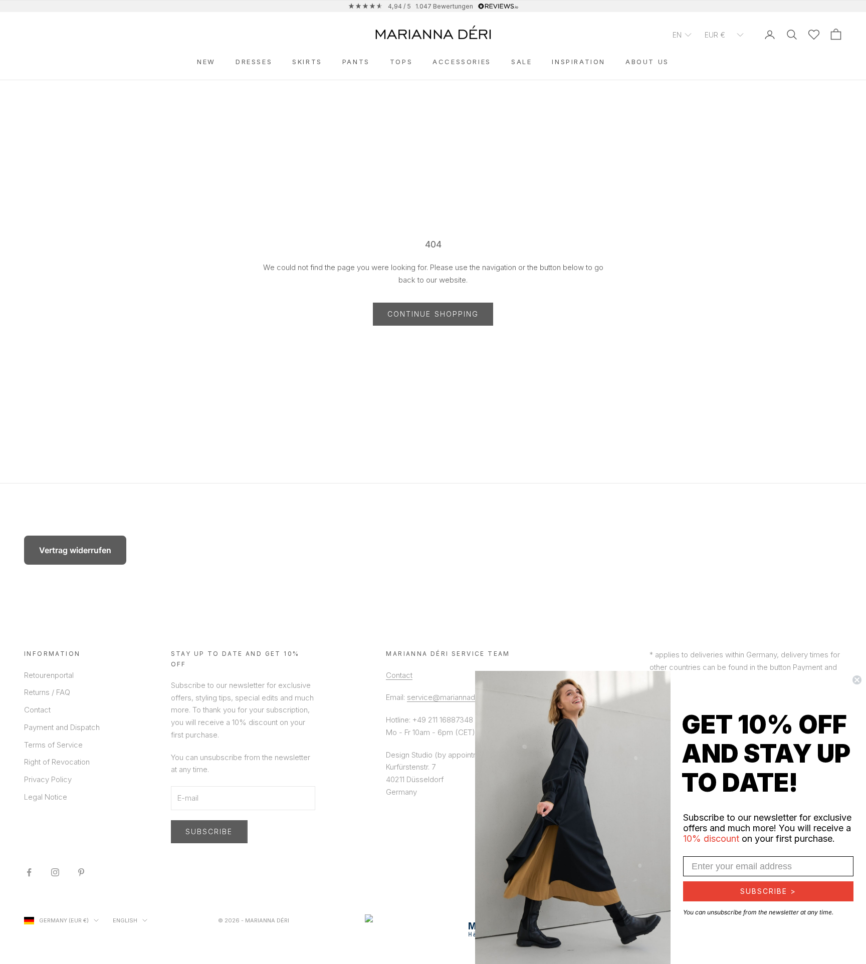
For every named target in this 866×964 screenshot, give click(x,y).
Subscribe (209, 831)
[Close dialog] (857, 680)
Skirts (307, 62)
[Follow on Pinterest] (81, 872)
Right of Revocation (57, 762)
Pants (356, 62)
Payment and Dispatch (62, 727)
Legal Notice (45, 797)
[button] (682, 34)
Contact (37, 709)
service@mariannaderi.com (454, 697)
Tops (401, 62)
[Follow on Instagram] (55, 872)
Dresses (254, 62)
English (125, 920)
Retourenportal (49, 675)
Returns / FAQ (47, 692)
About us (647, 62)
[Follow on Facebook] (29, 872)
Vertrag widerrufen (75, 550)
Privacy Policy (48, 779)
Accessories (461, 62)
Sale (521, 62)
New (206, 62)
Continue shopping (433, 314)
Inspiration (578, 62)
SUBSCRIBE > (768, 891)
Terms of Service (53, 745)
